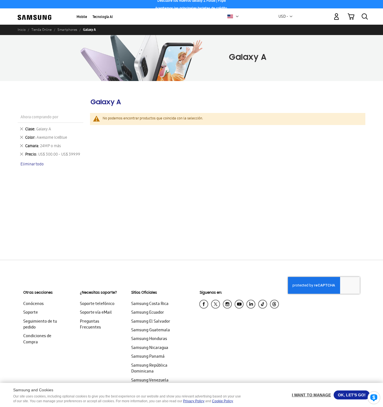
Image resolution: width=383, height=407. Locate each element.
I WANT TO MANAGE (311, 395)
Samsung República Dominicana (149, 368)
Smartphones (67, 29)
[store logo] (34, 13)
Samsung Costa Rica (150, 304)
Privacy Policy (193, 401)
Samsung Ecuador (147, 312)
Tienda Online (41, 29)
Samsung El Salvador (150, 321)
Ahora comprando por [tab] (39, 117)
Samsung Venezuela (150, 380)
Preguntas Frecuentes (90, 324)
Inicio (22, 29)
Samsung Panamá (148, 356)
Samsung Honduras (149, 339)
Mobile (82, 17)
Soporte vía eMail (96, 312)
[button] (237, 16)
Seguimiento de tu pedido (40, 324)
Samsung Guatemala (150, 330)
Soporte (30, 312)
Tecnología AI (103, 17)
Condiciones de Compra (37, 339)
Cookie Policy (222, 401)
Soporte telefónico (97, 304)
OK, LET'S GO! (352, 395)
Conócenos (33, 304)
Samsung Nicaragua (149, 348)
